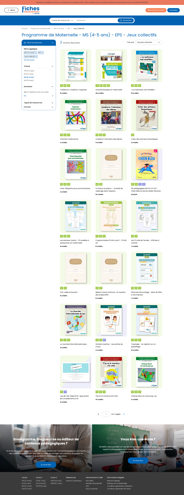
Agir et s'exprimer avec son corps (36, 92)
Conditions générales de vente (119, 489)
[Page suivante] (124, 414)
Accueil (24, 28)
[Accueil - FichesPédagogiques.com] (31, 10)
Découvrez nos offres (156, 10)
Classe (27, 66)
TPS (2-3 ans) (29, 71)
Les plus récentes (144, 42)
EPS (69, 28)
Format (27, 107)
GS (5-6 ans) (29, 80)
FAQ (87, 486)
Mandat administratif (94, 483)
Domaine (28, 86)
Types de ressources (33, 102)
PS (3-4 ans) (28, 74)
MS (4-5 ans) (59, 28)
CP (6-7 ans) (40, 481)
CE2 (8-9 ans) (41, 486)
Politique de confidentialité (117, 483)
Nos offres (89, 481)
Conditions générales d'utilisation (119, 486)
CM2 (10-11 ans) (56, 483)
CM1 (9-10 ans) (56, 481)
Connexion (173, 10)
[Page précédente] (98, 414)
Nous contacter (92, 489)
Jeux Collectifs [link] (79, 28)
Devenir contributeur (74, 481)
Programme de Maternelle (40, 28)
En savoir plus (46, 465)
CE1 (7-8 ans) (41, 483)
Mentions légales (113, 481)
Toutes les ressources (61, 20)
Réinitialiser (31, 60)
